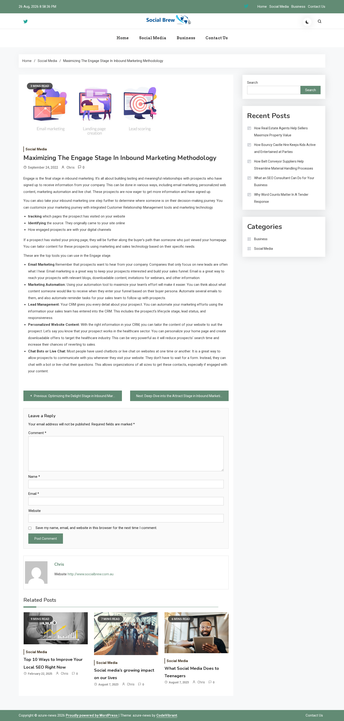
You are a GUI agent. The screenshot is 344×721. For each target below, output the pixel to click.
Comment (37, 433)
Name (34, 477)
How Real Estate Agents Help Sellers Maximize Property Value (281, 131)
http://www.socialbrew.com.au (90, 574)
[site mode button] (307, 22)
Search (252, 82)
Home (262, 6)
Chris (70, 167)
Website (34, 511)
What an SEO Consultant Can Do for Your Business (284, 181)
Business (298, 6)
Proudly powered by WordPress (92, 715)
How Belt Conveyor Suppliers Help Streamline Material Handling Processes (283, 164)
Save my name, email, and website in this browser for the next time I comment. (96, 528)
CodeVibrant (166, 715)
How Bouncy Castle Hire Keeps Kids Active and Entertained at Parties (285, 148)
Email (33, 494)
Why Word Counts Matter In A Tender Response (281, 198)
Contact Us (316, 6)
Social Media (279, 6)
